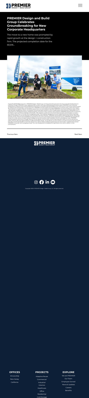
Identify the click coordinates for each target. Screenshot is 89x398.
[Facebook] (41, 182)
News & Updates (68, 384)
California (14, 382)
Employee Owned (68, 382)
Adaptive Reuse (42, 376)
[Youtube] (53, 182)
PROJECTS (41, 372)
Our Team (68, 379)
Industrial (42, 382)
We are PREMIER (68, 376)
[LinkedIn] (47, 182)
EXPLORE (68, 372)
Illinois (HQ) (14, 376)
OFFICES (14, 372)
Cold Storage (42, 397)
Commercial (42, 379)
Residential (42, 394)
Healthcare (42, 388)
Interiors (42, 385)
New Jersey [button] (14, 379)
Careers (68, 387)
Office (42, 391)
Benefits (68, 390)
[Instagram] (36, 182)
